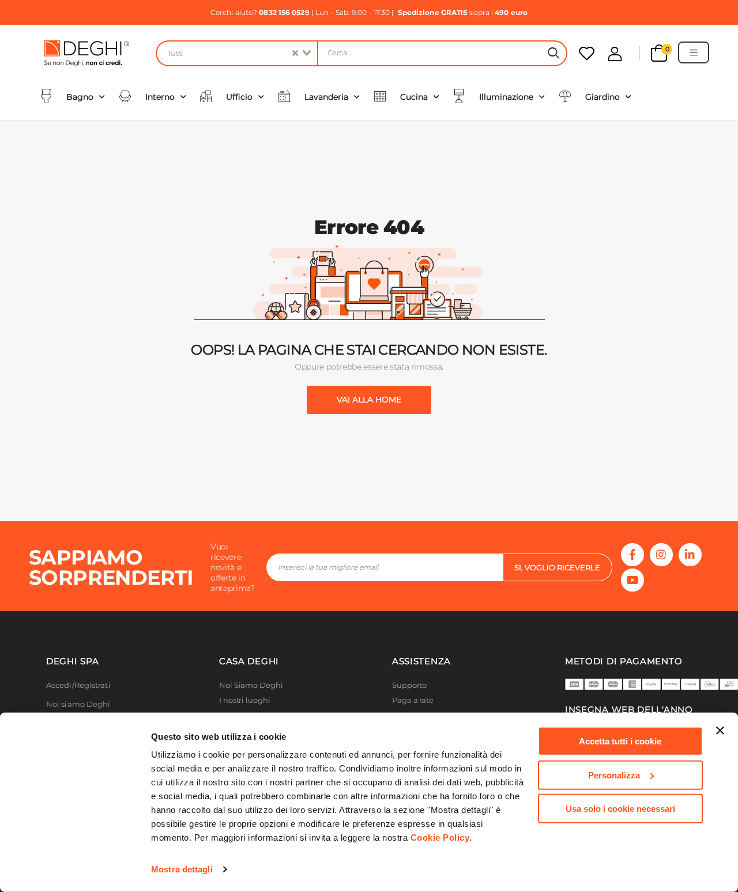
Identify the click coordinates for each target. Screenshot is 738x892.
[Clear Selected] (295, 53)
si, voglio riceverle (557, 567)
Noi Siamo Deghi (251, 685)
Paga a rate (413, 700)
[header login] (615, 54)
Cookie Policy (440, 837)
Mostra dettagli (182, 869)
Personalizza (614, 775)
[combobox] (236, 53)
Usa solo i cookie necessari (620, 809)
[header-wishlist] (586, 53)
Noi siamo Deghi (78, 704)
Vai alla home (369, 399)
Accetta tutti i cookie (620, 741)
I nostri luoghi (244, 700)
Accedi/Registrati (78, 685)
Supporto (409, 685)
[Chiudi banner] (720, 731)
